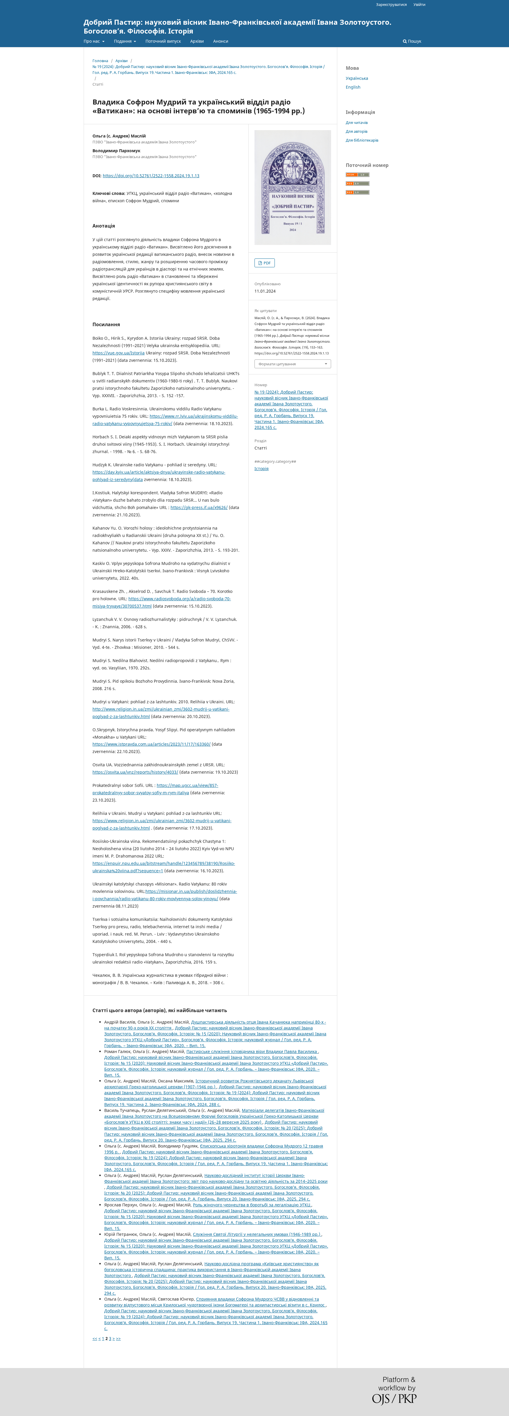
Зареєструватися (391, 4)
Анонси (220, 41)
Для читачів (357, 122)
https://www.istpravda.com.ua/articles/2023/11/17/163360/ (151, 744)
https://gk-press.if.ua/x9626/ (199, 507)
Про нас (92, 41)
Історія (261, 468)
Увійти (419, 4)
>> (118, 1338)
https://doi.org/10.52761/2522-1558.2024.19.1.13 (151, 175)
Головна (100, 60)
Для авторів (356, 131)
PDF (267, 263)
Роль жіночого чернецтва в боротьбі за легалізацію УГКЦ (252, 1205)
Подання (123, 41)
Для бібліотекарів (362, 140)
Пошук (414, 41)
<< (94, 1338)
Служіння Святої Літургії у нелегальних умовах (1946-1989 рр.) (257, 1234)
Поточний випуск (163, 41)
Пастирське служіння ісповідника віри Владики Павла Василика (252, 1051)
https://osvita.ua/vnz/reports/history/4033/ (135, 772)
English (353, 87)
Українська (357, 78)
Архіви (197, 41)
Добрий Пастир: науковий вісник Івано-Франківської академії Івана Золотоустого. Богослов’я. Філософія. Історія (237, 26)
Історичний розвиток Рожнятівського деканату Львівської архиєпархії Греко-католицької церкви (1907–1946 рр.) (209, 1084)
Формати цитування (277, 364)
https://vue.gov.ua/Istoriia (118, 353)
